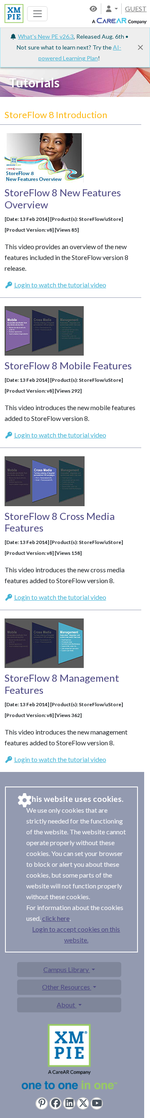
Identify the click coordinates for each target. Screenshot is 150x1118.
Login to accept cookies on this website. (76, 934)
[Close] (140, 47)
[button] (111, 8)
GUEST (136, 8)
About (66, 1005)
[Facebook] (55, 1103)
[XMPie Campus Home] (13, 12)
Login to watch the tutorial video (60, 285)
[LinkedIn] (69, 1103)
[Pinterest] (41, 1103)
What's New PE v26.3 (46, 36)
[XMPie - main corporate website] (69, 1059)
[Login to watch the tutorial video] (44, 154)
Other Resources (66, 987)
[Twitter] (83, 1103)
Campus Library (66, 969)
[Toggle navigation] (37, 13)
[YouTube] (96, 1103)
